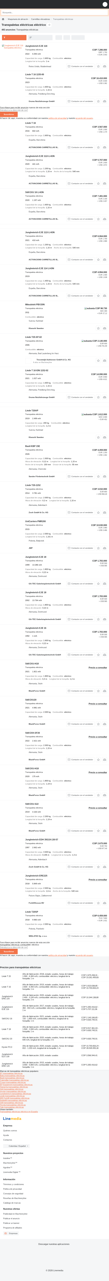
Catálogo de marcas (12, 1203)
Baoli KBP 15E (32, 446)
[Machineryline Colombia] (18, 4)
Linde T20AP (31, 410)
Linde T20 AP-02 (33, 337)
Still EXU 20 (7, 1039)
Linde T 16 (30, 123)
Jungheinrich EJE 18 (35, 557)
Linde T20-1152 (33, 485)
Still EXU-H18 (32, 664)
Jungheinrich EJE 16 (35, 628)
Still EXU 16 (7, 1018)
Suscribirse (9, 114)
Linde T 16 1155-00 (34, 74)
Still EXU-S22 (32, 804)
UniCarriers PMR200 (35, 521)
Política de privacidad (12, 1189)
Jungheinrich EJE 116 (36, 46)
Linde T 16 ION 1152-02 (36, 370)
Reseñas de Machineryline (14, 1198)
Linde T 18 (6, 1029)
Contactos (7, 1140)
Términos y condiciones (13, 1184)
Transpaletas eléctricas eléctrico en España (19, 1112)
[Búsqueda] (105, 12)
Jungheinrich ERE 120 (7, 1065)
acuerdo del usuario (84, 118)
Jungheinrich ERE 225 (7, 997)
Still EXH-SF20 (32, 733)
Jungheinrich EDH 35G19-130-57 (41, 839)
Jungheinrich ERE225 (36, 876)
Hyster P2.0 (7, 1047)
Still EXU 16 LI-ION (34, 192)
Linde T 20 (6, 976)
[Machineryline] (3, 19)
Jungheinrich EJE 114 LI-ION (39, 268)
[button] (105, 4)
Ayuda (6, 1135)
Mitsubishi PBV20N (35, 304)
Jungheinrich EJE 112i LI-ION (40, 156)
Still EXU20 (30, 700)
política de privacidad (57, 118)
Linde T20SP (31, 912)
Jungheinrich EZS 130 (7, 1055)
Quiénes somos (10, 1130)
